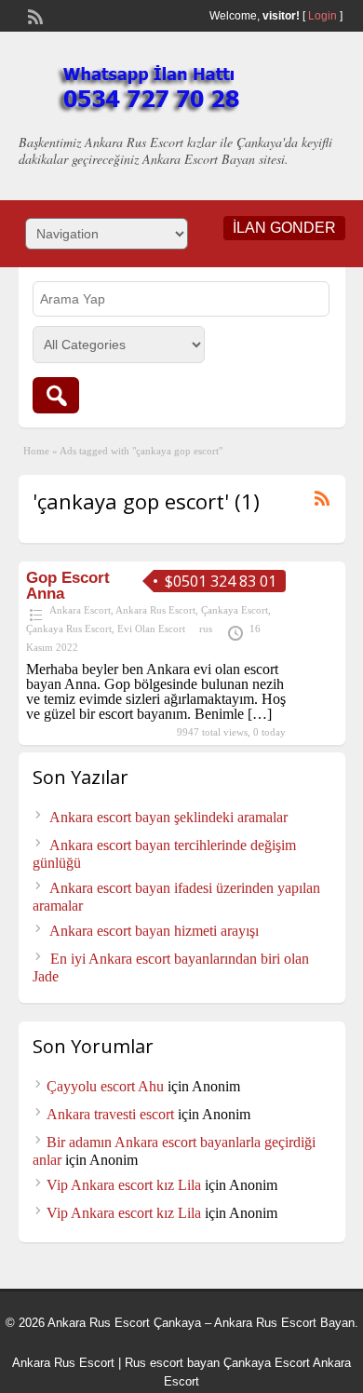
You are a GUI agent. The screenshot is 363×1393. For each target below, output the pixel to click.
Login (322, 15)
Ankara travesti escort (110, 1114)
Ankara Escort (80, 609)
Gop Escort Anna (68, 585)
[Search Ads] (56, 395)
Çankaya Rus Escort (69, 628)
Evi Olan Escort (151, 628)
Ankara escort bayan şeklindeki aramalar (168, 817)
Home (36, 450)
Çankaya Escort (234, 609)
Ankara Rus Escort (155, 609)
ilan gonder (284, 228)
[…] (260, 714)
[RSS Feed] (33, 14)
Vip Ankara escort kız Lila (124, 1185)
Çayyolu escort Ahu (105, 1086)
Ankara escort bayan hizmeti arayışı (154, 931)
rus (205, 628)
